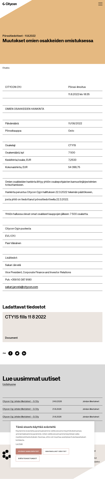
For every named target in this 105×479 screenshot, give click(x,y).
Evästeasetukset (27, 458)
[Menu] (100, 4)
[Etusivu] (10, 4)
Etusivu (6, 68)
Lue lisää (19, 444)
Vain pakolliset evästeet (56, 451)
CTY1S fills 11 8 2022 (25, 317)
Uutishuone (9, 384)
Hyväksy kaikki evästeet (28, 451)
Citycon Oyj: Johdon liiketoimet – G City (21, 401)
